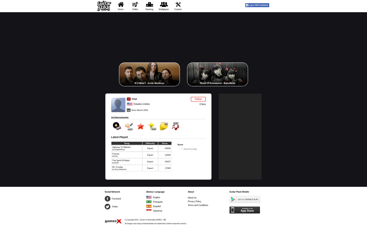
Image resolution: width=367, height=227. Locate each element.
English (149, 197)
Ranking (149, 9)
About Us (192, 197)
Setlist (135, 9)
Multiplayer (164, 9)
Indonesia (149, 210)
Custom (178, 9)
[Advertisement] (183, 34)
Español (149, 206)
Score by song (190, 149)
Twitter (107, 206)
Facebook (107, 199)
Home (121, 9)
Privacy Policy (194, 201)
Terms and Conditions (198, 205)
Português (149, 201)
